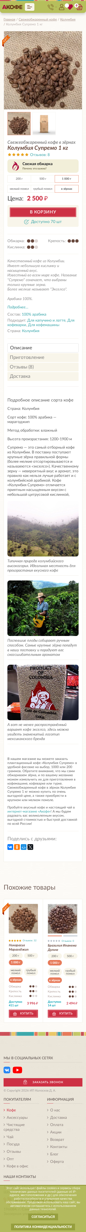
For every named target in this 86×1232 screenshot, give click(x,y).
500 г (42, 178)
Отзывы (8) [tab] (22, 367)
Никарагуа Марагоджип (19, 947)
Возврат (57, 1140)
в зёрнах (66, 188)
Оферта (57, 1162)
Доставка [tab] (20, 376)
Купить (26, 1013)
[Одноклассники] (17, 847)
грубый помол (42, 188)
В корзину (43, 212)
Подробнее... (17, 307)
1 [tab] (55, 937)
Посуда (13, 1144)
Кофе (11, 1110)
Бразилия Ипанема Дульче (62, 948)
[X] (30, 847)
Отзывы (14, 1152)
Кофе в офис (17, 1166)
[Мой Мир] (24, 847)
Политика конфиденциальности (43, 1227)
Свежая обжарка (37, 166)
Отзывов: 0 (68, 941)
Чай (10, 1137)
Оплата (56, 1125)
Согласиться (43, 1217)
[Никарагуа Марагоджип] (23, 918)
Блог (54, 1154)
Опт (10, 1159)
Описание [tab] (21, 348)
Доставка (58, 1118)
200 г (19, 178)
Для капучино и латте (46, 320)
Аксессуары (17, 1118)
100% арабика (34, 314)
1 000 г (66, 178)
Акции (55, 1132)
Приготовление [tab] (27, 357)
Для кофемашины (43, 325)
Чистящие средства (14, 1127)
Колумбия (30, 331)
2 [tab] (70, 937)
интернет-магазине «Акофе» (29, 811)
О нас (55, 1110)
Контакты (58, 1147)
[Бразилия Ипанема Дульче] (62, 919)
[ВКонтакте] (10, 847)
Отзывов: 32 (30, 940)
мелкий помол (19, 188)
